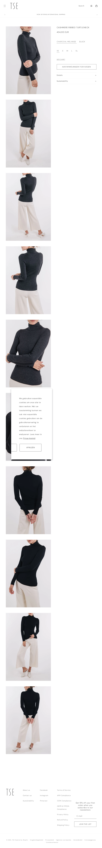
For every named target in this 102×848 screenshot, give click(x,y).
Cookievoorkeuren (52, 842)
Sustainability (28, 801)
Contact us (27, 795)
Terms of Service (64, 790)
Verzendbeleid (77, 840)
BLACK (82, 42)
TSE (13, 840)
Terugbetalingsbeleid (36, 840)
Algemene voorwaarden (63, 840)
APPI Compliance (64, 795)
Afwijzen (30, 447)
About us (26, 790)
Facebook (44, 790)
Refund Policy (62, 820)
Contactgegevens (90, 840)
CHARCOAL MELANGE (66, 42)
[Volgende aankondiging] (97, 15)
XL (77, 51)
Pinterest (44, 801)
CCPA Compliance (64, 801)
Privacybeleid (29, 438)
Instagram (44, 795)
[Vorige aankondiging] (5, 15)
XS (58, 51)
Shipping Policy (63, 825)
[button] (4, 5)
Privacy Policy (63, 814)
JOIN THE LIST (85, 824)
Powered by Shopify (21, 840)
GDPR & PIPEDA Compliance (63, 807)
